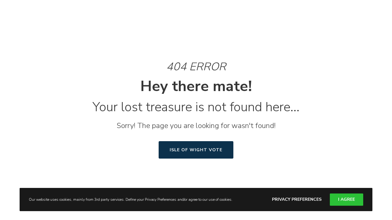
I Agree (346, 199)
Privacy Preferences (297, 199)
